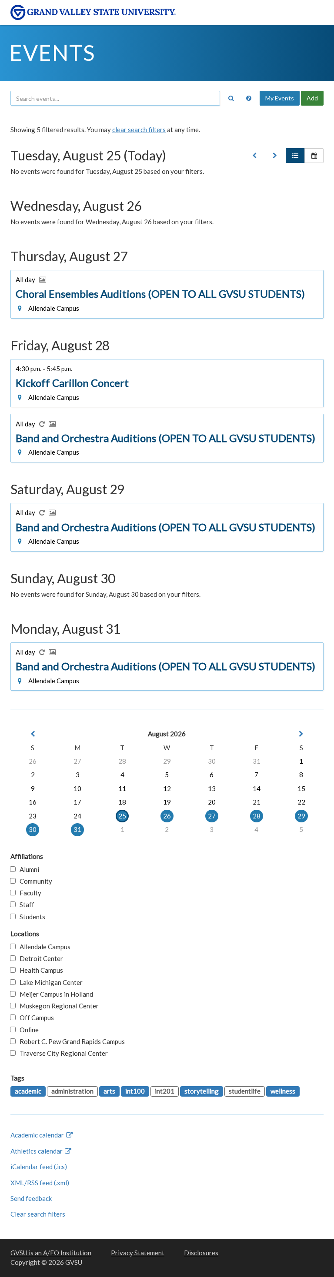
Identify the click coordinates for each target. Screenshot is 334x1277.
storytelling (201, 1091)
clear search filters (139, 129)
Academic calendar (37, 1135)
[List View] (295, 155)
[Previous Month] (32, 734)
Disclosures (201, 1253)
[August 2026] (254, 155)
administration (72, 1091)
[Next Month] (301, 734)
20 (212, 802)
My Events (279, 98)
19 (167, 802)
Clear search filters (37, 1214)
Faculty (28, 893)
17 (77, 802)
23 (33, 816)
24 (77, 816)
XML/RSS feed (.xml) (39, 1183)
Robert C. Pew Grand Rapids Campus (70, 1041)
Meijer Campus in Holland (54, 994)
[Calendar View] (314, 155)
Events (52, 53)
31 (257, 761)
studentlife (245, 1091)
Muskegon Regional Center (57, 1006)
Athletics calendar (37, 1151)
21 (257, 802)
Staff (25, 904)
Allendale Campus (43, 947)
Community (34, 881)
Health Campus (39, 970)
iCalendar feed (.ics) (38, 1167)
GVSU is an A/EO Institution (50, 1253)
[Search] (230, 98)
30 (212, 761)
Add (312, 98)
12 (167, 788)
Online (27, 1030)
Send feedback (31, 1198)
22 (301, 802)
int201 (164, 1091)
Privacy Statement (137, 1253)
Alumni (27, 869)
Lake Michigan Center (49, 982)
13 (212, 788)
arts (109, 1091)
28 (122, 761)
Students (30, 917)
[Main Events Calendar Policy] (248, 98)
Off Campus (35, 1017)
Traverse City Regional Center (62, 1053)
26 (33, 761)
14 (257, 788)
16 (33, 802)
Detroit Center (39, 958)
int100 (135, 1091)
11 (122, 788)
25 (122, 816)
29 (167, 761)
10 (77, 788)
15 (301, 788)
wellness (283, 1091)
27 (77, 761)
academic (28, 1091)
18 (122, 802)
